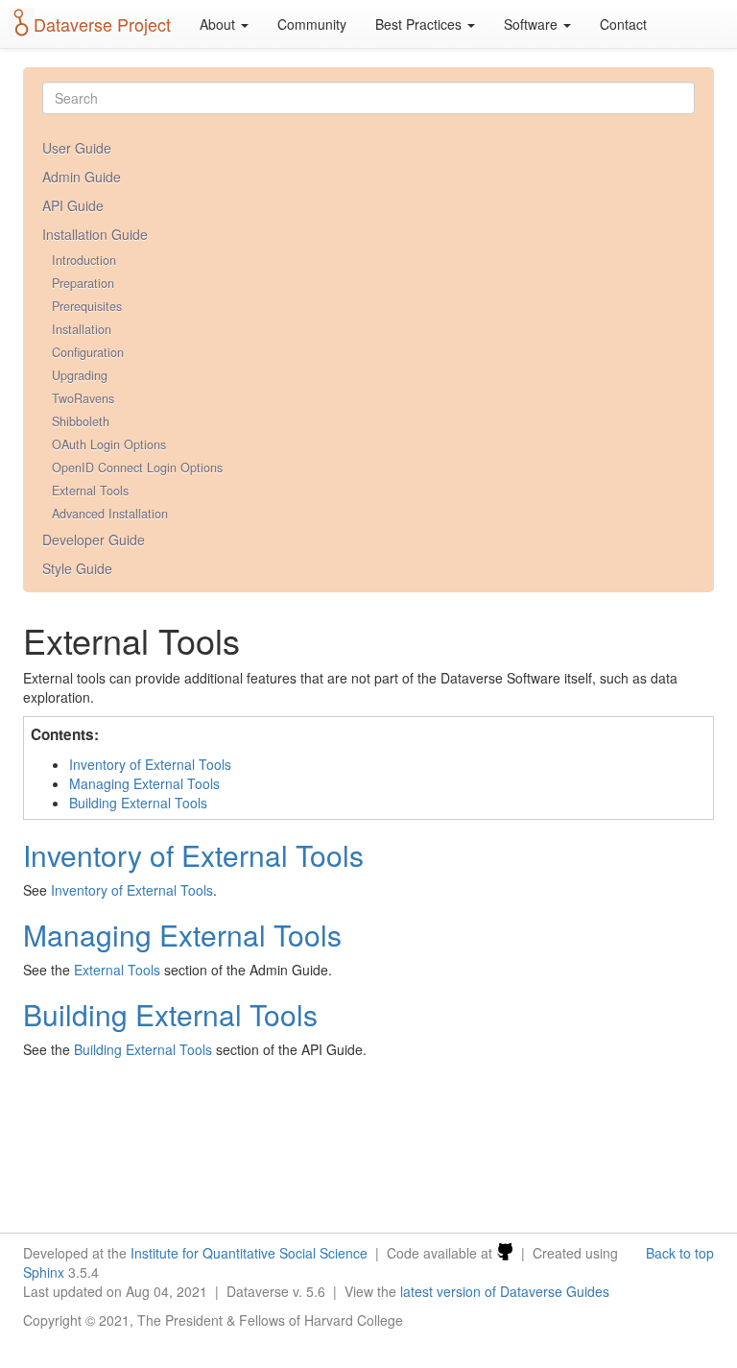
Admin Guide (81, 176)
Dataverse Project (102, 24)
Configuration (88, 352)
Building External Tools (138, 802)
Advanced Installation (110, 513)
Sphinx (43, 1272)
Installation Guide (95, 234)
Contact (623, 24)
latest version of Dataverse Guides (504, 1291)
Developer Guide (93, 539)
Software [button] (532, 24)
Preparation (83, 283)
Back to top (680, 1252)
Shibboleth (80, 421)
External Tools (90, 490)
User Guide (76, 147)
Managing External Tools (144, 783)
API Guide (73, 205)
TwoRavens (83, 398)
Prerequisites (87, 306)
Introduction (84, 260)
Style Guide (77, 568)
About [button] (219, 24)
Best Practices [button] (420, 24)
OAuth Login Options (109, 444)
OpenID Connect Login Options (137, 467)
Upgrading (79, 375)
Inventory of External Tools (150, 764)
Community (311, 24)
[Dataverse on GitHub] (504, 1252)
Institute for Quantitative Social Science (249, 1252)
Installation (81, 329)
